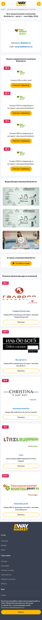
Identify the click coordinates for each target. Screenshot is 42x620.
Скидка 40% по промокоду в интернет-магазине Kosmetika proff (21, 509)
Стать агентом (6, 575)
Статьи (3, 595)
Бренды (3, 545)
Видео (3, 550)
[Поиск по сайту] (39, 4)
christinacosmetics (21, 409)
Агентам (4, 561)
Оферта (4, 584)
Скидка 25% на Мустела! (21, 80)
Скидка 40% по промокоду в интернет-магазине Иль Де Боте (21, 365)
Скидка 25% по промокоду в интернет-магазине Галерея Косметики (21, 316)
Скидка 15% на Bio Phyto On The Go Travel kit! (21, 412)
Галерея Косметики (21, 311)
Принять (21, 612)
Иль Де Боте (21, 360)
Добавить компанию (8, 579)
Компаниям (5, 566)
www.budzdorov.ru (23, 47)
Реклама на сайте (7, 570)
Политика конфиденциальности (12, 607)
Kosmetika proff (21, 504)
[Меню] (3, 4)
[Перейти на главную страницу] (21, 4)
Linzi (21, 455)
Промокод (21, 322)
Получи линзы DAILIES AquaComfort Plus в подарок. (21, 460)
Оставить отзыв (22, 263)
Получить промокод (21, 85)
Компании (3, 9)
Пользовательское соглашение (12, 600)
